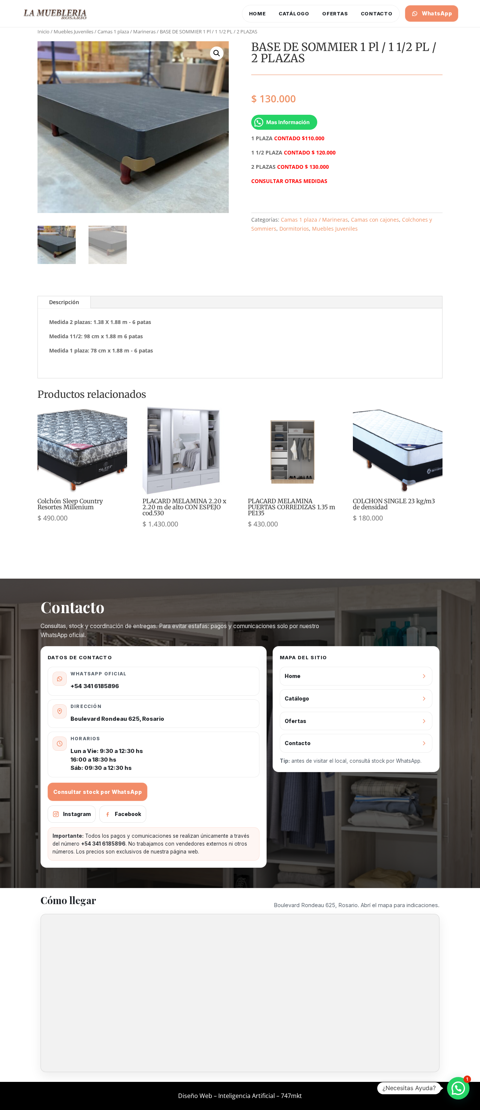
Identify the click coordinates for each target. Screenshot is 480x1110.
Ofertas (335, 13)
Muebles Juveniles (73, 31)
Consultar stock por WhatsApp (97, 792)
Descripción (64, 302)
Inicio (44, 31)
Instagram (77, 814)
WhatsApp (437, 13)
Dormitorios (294, 228)
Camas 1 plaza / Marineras (127, 31)
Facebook (128, 814)
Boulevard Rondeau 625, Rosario (117, 718)
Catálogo (294, 13)
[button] (217, 53)
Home (257, 13)
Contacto (377, 13)
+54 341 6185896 (94, 686)
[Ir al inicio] (55, 13)
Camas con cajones (375, 219)
